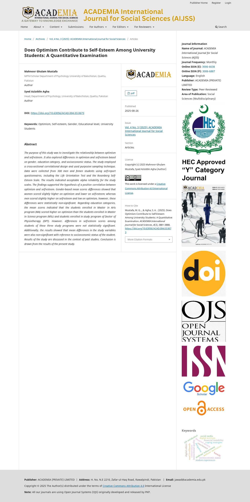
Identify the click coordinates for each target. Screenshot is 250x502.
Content (55, 27)
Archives (40, 39)
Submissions (76, 27)
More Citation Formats (140, 239)
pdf (132, 93)
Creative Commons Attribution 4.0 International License (146, 188)
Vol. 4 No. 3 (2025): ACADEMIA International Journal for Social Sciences (87, 39)
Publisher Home (199, 2)
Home (24, 27)
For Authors (97, 27)
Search (222, 27)
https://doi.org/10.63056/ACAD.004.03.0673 (57, 113)
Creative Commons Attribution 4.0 (123, 486)
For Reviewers (143, 27)
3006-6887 (208, 71)
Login (228, 2)
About (38, 27)
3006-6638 (208, 66)
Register (216, 2)
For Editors (119, 27)
